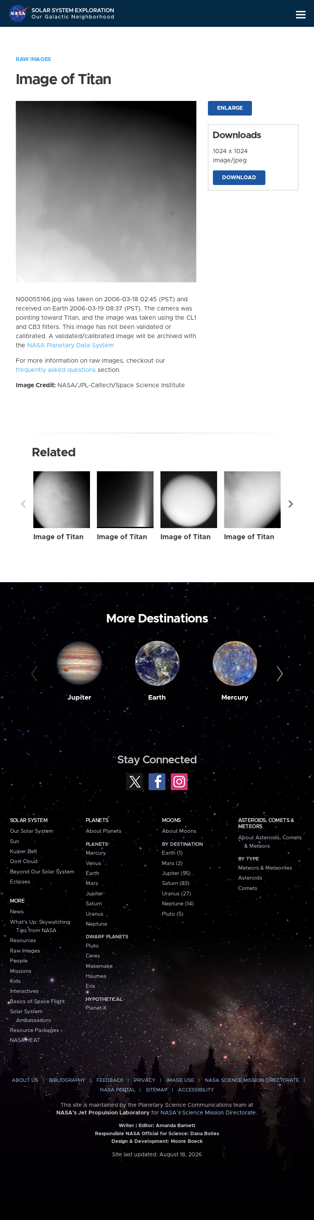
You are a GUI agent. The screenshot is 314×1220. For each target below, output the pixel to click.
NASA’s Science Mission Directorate (208, 1113)
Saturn (94, 903)
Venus (93, 863)
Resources (23, 940)
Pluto (92, 946)
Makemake (99, 966)
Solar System (28, 820)
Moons (171, 820)
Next (291, 503)
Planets (97, 820)
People (19, 961)
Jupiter (79, 697)
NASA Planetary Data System (70, 345)
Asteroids (250, 878)
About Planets (103, 831)
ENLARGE (230, 108)
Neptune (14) (178, 903)
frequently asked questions (56, 370)
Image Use (180, 1080)
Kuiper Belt (23, 851)
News (17, 912)
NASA (19, 13)
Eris (90, 986)
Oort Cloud (24, 861)
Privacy (144, 1080)
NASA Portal (117, 1090)
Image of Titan (58, 537)
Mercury (235, 697)
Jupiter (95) (176, 873)
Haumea (96, 976)
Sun (14, 841)
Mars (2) (172, 863)
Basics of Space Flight (37, 1001)
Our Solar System (31, 831)
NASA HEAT (25, 1040)
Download (239, 177)
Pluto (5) (172, 914)
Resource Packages (34, 1030)
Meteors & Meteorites (265, 868)
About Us (25, 1080)
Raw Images (33, 59)
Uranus (94, 914)
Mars (92, 883)
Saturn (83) (176, 883)
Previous (23, 503)
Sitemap (156, 1090)
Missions (20, 971)
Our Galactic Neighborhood (73, 18)
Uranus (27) (176, 893)
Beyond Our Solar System (42, 872)
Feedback (109, 1080)
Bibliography (67, 1080)
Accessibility (196, 1090)
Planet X (96, 1008)
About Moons (179, 831)
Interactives (24, 991)
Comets (247, 888)
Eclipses (20, 882)
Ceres (93, 956)
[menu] (300, 14)
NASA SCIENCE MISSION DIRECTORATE (252, 1080)
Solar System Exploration (73, 8)
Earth (157, 697)
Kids (15, 981)
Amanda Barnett (175, 1125)
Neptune (96, 924)
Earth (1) (172, 853)
